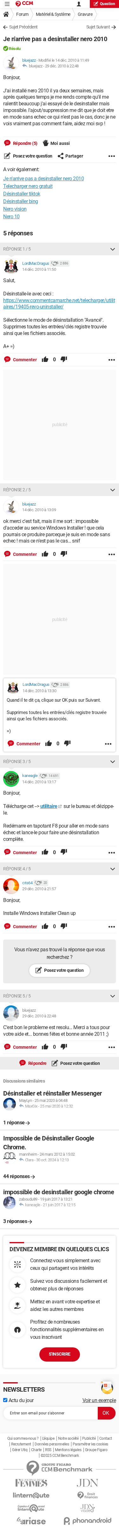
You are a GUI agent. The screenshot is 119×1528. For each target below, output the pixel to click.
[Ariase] (31, 1520)
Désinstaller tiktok (21, 194)
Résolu (14, 48)
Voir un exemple (99, 1400)
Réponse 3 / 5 (17, 761)
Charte (36, 1450)
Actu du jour (20, 1400)
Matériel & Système (53, 14)
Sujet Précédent (23, 26)
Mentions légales (68, 1450)
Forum (22, 14)
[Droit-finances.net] (88, 1496)
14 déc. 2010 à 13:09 (39, 509)
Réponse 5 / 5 (17, 995)
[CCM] (24, 4)
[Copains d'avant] (31, 1508)
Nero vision (15, 209)
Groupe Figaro (96, 1450)
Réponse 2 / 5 (17, 489)
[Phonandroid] (88, 1521)
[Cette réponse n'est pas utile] (64, 359)
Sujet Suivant (98, 26)
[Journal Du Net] (88, 1483)
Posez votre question (32, 155)
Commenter (24, 359)
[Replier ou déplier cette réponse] (113, 249)
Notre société (68, 1438)
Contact (105, 1438)
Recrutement (21, 1444)
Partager (74, 155)
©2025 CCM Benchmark (60, 1455)
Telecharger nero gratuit (27, 186)
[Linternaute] (31, 1496)
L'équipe (48, 1438)
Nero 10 (11, 217)
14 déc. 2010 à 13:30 (39, 690)
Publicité (89, 1438)
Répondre (37, 1063)
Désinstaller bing (20, 201)
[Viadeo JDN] (88, 1508)
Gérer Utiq (19, 1450)
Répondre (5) (24, 143)
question (107, 4)
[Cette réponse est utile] (45, 359)
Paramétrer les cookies (90, 1444)
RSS (48, 1450)
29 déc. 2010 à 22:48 (62, 66)
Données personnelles (52, 1444)
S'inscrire (59, 1354)
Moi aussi (60, 143)
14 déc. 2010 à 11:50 (39, 269)
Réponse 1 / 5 (17, 249)
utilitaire (48, 806)
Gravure (85, 14)
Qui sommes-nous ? (23, 1438)
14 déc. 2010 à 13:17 (39, 782)
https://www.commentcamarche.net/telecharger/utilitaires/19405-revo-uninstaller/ (59, 303)
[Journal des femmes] (31, 1483)
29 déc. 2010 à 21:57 (39, 888)
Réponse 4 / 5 (17, 868)
